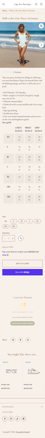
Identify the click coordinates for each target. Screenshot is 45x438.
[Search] (36, 4)
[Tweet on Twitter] (27, 339)
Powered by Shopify (23, 432)
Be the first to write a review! (22, 323)
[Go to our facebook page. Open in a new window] (4, 418)
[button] (21, 69)
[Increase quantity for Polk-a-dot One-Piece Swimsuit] (13, 238)
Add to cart (22, 263)
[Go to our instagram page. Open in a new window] (11, 418)
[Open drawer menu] (3, 4)
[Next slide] (41, 45)
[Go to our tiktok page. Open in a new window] (17, 418)
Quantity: (6, 233)
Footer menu (8, 407)
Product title (5, 385)
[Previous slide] (3, 45)
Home (4, 10)
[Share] (13, 339)
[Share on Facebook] (20, 339)
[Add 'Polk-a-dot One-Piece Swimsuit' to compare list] (20, 238)
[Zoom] (41, 25)
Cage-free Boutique (22, 4)
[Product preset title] (11, 371)
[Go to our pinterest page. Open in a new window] (23, 418)
